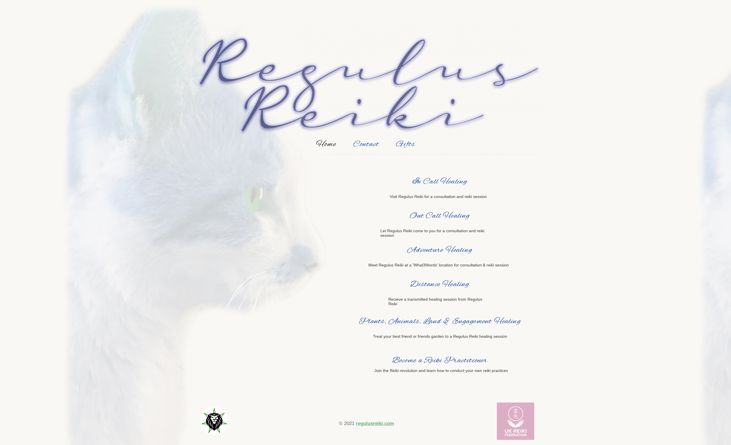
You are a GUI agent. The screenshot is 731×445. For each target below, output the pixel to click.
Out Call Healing (440, 216)
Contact (366, 144)
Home (326, 144)
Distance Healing (439, 284)
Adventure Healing (439, 250)
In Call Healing (439, 181)
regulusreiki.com (375, 423)
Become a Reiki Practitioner (440, 360)
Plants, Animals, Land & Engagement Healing (440, 321)
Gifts (405, 144)
